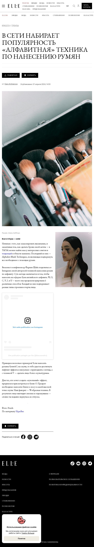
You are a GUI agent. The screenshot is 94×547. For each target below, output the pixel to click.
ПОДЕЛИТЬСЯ (12, 75)
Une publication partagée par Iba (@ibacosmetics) (27, 355)
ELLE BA (25, 3)
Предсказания (39, 9)
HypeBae (20, 411)
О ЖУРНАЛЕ (54, 474)
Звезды (34, 3)
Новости (51, 3)
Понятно (21, 538)
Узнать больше (28, 533)
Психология (42, 6)
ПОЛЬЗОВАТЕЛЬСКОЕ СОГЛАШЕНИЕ (64, 479)
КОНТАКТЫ (7, 524)
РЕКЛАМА (6, 530)
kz (67, 6)
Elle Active (55, 6)
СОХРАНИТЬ (31, 75)
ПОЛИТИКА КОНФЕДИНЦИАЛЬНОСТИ (65, 485)
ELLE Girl (26, 9)
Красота (60, 3)
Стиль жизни (28, 6)
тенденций (7, 253)
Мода (41, 3)
